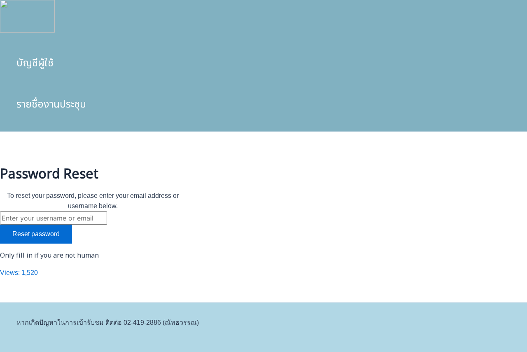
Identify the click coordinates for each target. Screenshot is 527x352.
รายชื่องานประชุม (51, 104)
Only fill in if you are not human (49, 255)
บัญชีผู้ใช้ (35, 63)
